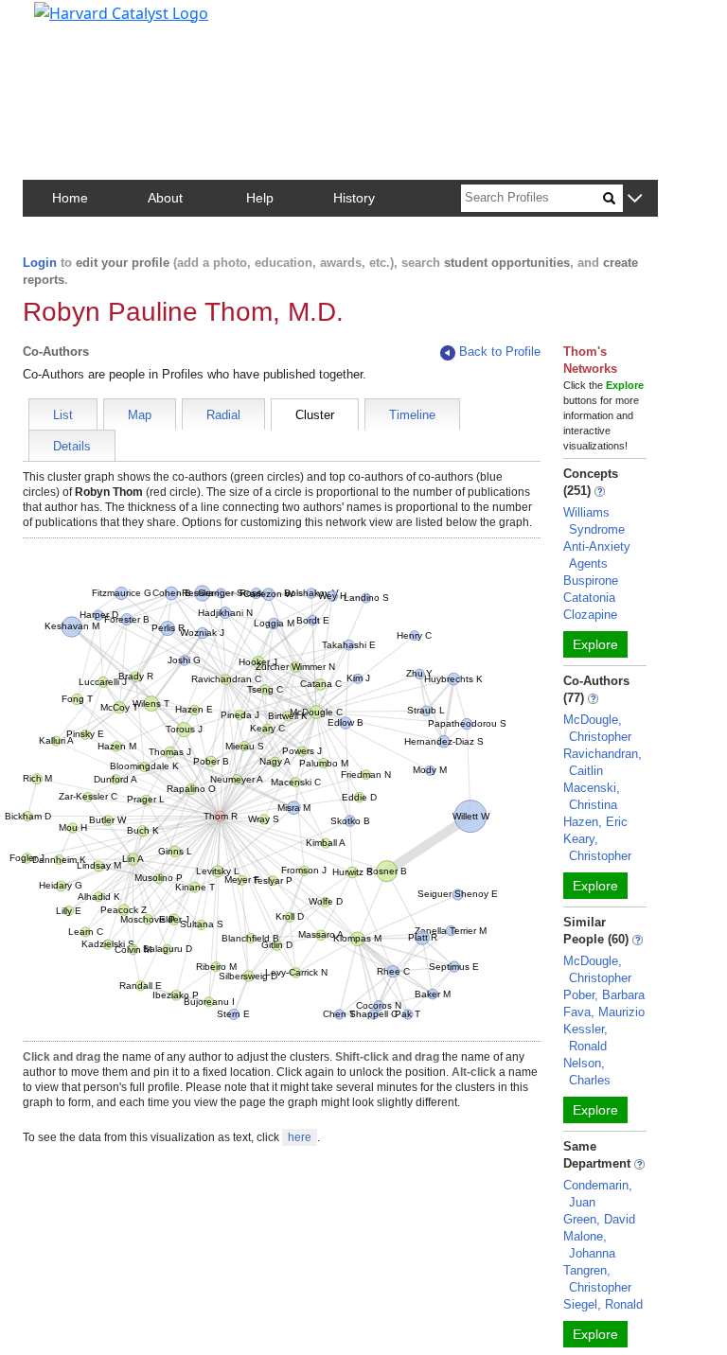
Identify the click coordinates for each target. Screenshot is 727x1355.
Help (260, 197)
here (299, 1137)
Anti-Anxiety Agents (596, 555)
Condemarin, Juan (597, 1193)
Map (139, 415)
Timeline (412, 415)
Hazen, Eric (595, 822)
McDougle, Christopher (597, 728)
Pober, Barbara (604, 995)
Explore (595, 644)
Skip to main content (79, 22)
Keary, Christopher (597, 847)
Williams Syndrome (594, 521)
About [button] (165, 197)
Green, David (599, 1219)
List (63, 415)
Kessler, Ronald (585, 1037)
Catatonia (589, 597)
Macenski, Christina (591, 796)
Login (40, 262)
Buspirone (590, 580)
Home (70, 197)
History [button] (354, 197)
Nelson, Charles (587, 1071)
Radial (223, 415)
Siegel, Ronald (603, 1304)
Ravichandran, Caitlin (602, 762)
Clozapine (590, 614)
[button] (635, 199)
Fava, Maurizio (604, 1012)
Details (72, 446)
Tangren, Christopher (597, 1278)
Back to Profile (500, 351)
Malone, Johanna (589, 1244)
